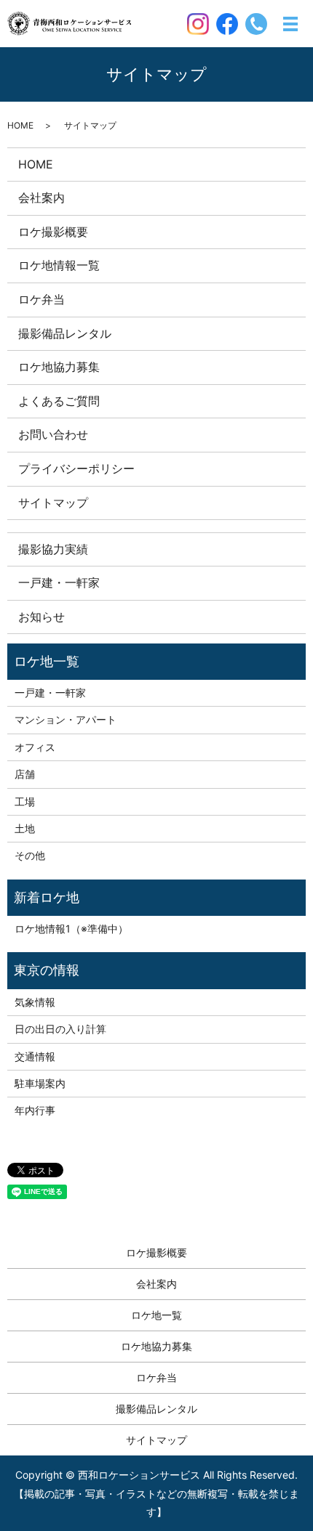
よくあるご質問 (59, 401)
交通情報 (35, 1056)
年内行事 (35, 1110)
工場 (25, 801)
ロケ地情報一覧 (59, 265)
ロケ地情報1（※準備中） (71, 928)
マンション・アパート (65, 719)
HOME (20, 125)
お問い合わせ (53, 434)
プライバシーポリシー (76, 468)
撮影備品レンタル (64, 333)
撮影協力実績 (53, 549)
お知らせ (41, 616)
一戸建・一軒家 (59, 582)
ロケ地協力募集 (59, 367)
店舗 (25, 774)
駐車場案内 (40, 1083)
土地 (25, 828)
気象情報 (35, 1002)
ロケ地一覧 (156, 1315)
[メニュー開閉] (290, 24)
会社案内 (41, 197)
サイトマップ (53, 502)
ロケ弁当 (41, 299)
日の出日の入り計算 (60, 1029)
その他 (30, 855)
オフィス (35, 747)
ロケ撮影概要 (53, 231)
